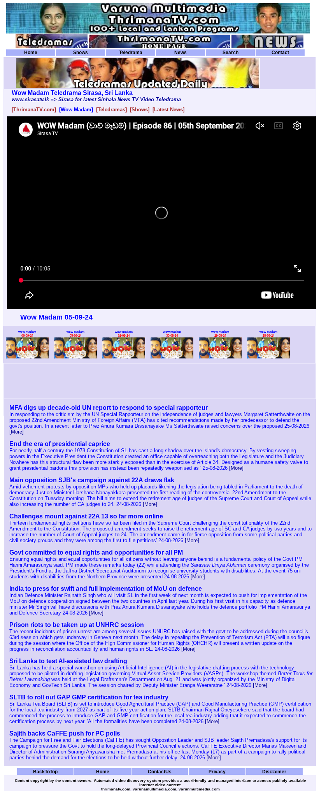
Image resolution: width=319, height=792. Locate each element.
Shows (80, 52)
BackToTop (45, 771)
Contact (280, 52)
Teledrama (130, 52)
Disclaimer (274, 771)
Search (230, 52)
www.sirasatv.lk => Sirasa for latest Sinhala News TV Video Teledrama (96, 99)
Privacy (217, 771)
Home (30, 52)
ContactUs (160, 771)
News (180, 52)
